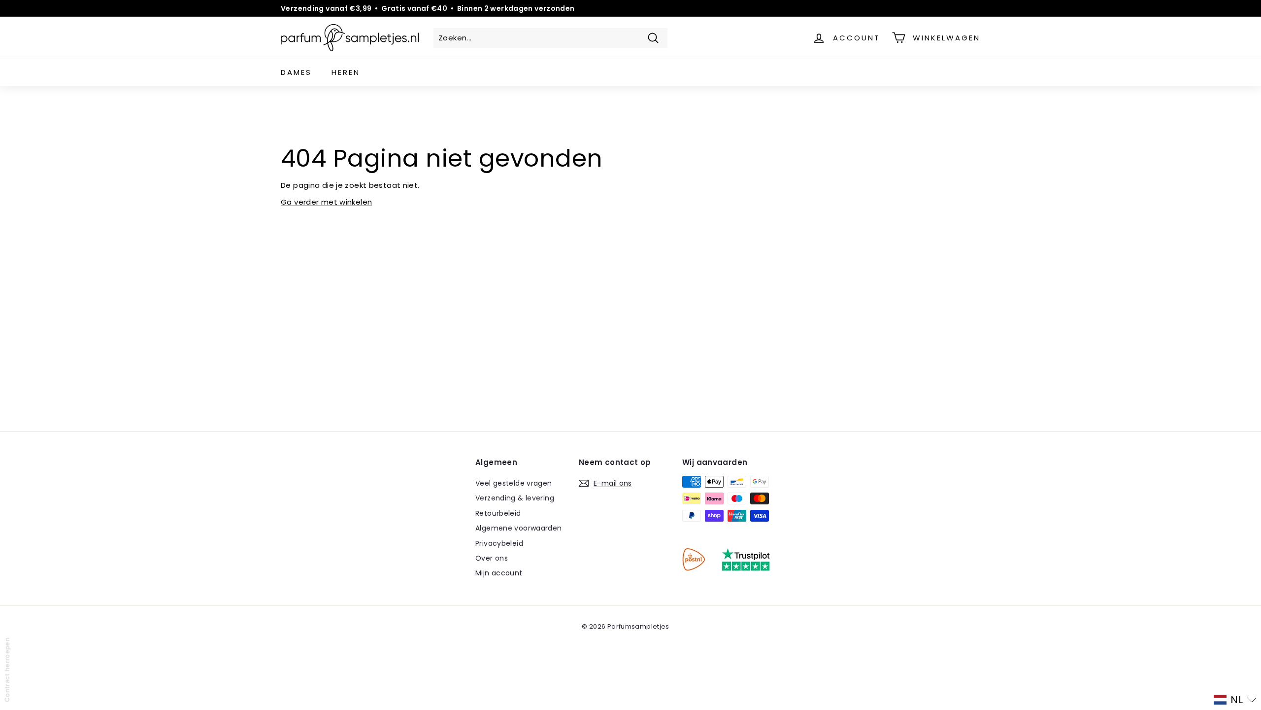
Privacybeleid (499, 543)
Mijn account (499, 573)
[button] (1235, 699)
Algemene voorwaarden (518, 528)
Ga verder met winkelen (326, 202)
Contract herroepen (7, 670)
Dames (296, 72)
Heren (346, 72)
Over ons (491, 558)
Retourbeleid (498, 513)
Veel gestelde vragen (513, 483)
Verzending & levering (514, 498)
